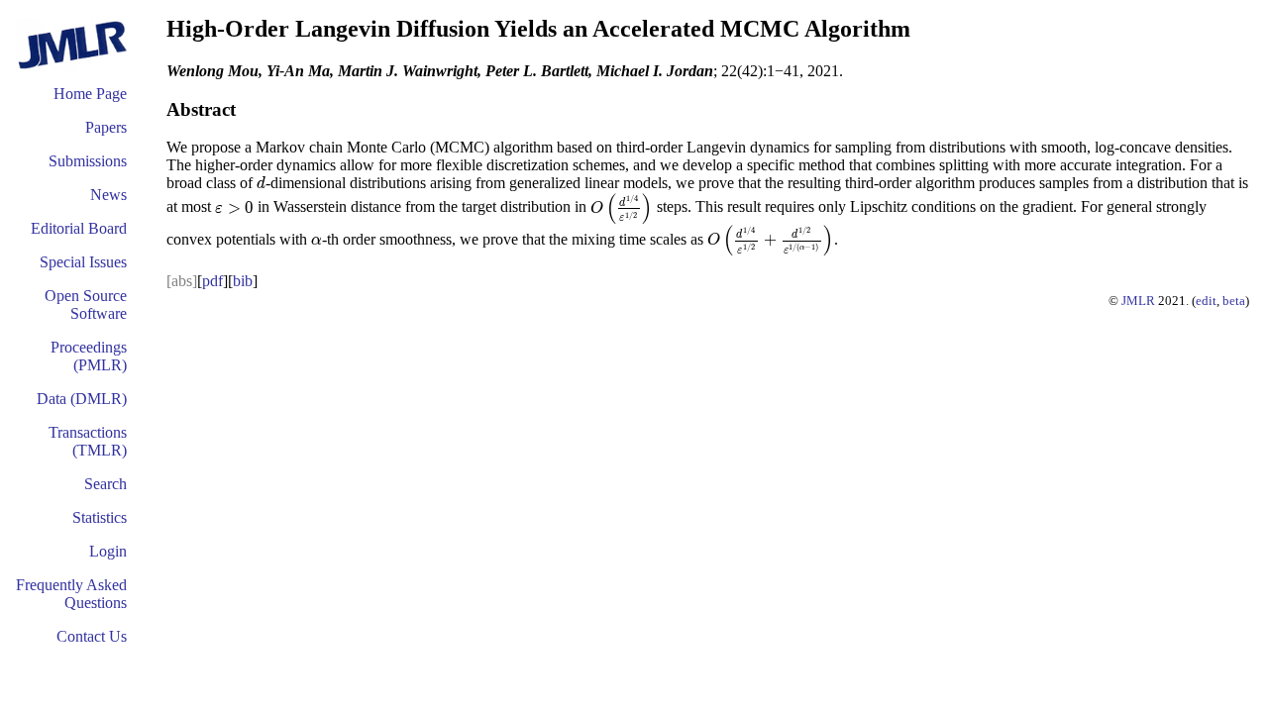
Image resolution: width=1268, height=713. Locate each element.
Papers (106, 127)
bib (243, 280)
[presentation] (261, 182)
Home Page (90, 93)
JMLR (1138, 300)
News (108, 194)
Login (108, 551)
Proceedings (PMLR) (89, 356)
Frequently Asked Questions (71, 593)
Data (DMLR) (82, 398)
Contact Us (91, 636)
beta (1233, 300)
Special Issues (83, 262)
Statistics (99, 517)
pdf (212, 280)
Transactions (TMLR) (88, 441)
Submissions (88, 161)
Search (105, 483)
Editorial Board (79, 228)
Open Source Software (86, 304)
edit (1206, 300)
